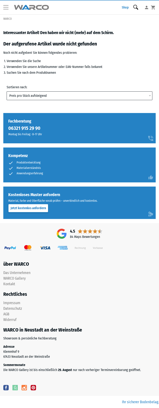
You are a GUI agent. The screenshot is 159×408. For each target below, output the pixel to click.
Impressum (11, 303)
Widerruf (10, 319)
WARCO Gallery (14, 278)
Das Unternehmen (16, 272)
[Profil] (146, 7)
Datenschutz (12, 308)
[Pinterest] (33, 387)
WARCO (7, 19)
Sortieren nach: (17, 87)
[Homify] (15, 387)
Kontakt (9, 284)
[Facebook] (6, 387)
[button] (7, 7)
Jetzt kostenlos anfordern (28, 208)
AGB (6, 314)
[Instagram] (24, 387)
